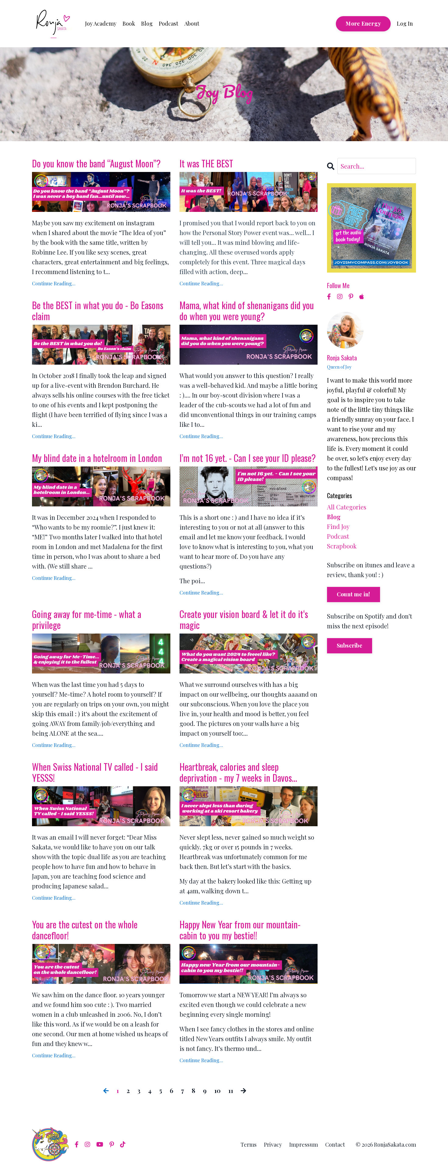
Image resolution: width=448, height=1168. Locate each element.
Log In (405, 23)
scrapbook (342, 546)
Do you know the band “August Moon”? (96, 163)
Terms (248, 1144)
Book (129, 23)
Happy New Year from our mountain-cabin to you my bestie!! (240, 930)
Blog (147, 23)
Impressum (303, 1144)
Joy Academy (100, 23)
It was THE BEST (206, 163)
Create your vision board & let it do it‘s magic (244, 619)
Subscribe (349, 645)
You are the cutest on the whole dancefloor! (84, 930)
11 (230, 1090)
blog (334, 517)
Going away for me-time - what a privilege (86, 619)
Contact (335, 1144)
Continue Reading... (54, 283)
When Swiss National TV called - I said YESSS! (95, 772)
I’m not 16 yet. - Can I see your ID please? (248, 457)
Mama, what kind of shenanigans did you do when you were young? (247, 311)
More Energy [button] (363, 23)
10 (217, 1090)
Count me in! (353, 594)
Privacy (273, 1144)
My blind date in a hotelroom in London (97, 457)
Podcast (168, 23)
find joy (338, 526)
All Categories (346, 507)
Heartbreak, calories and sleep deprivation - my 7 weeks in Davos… (238, 772)
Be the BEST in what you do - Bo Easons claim (97, 311)
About (191, 23)
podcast (338, 536)
